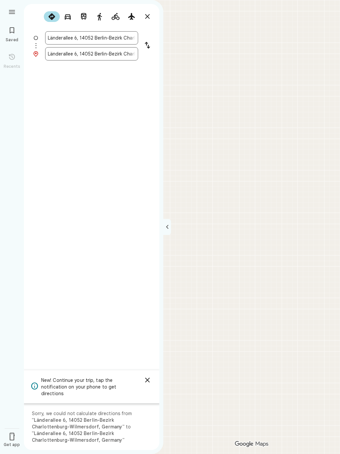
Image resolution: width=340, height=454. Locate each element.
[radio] (52, 16)
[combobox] (91, 38)
